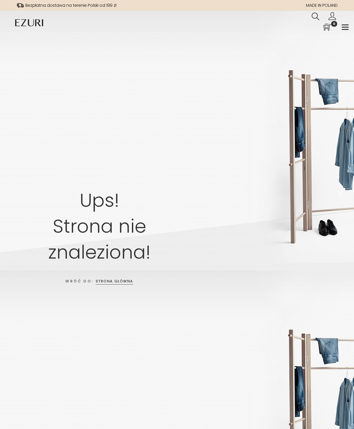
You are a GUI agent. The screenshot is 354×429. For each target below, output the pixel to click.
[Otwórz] (345, 28)
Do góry (344, 415)
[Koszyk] (327, 27)
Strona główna (114, 281)
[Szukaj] (316, 17)
